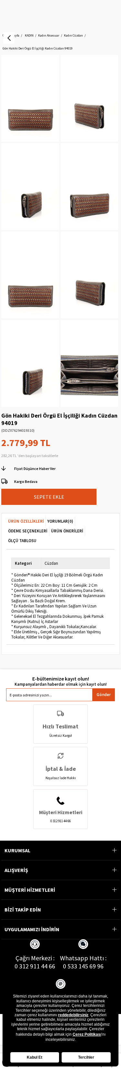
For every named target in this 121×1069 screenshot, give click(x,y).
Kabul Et (34, 1057)
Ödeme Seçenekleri (27, 531)
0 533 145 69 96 (83, 966)
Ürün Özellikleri (26, 521)
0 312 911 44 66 (35, 966)
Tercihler (86, 1057)
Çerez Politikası (87, 1034)
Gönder (103, 694)
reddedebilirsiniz (73, 1015)
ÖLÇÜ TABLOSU (22, 540)
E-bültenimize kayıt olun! (60, 679)
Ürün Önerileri (67, 531)
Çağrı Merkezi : (35, 958)
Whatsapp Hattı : (83, 958)
